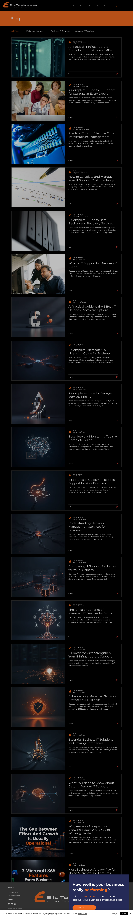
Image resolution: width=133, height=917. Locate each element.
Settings (114, 914)
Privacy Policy (82, 914)
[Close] (130, 913)
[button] (126, 877)
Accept (124, 914)
